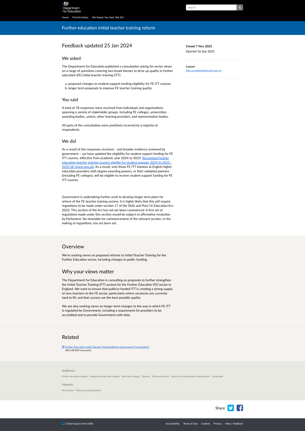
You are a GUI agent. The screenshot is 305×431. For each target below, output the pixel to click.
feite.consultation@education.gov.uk (203, 70)
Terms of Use (190, 423)
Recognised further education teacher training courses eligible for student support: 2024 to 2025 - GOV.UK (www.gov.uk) (117, 162)
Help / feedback (234, 423)
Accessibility (173, 423)
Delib (90, 423)
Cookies (205, 423)
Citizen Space (73, 423)
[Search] (240, 7)
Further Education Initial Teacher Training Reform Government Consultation (107, 346)
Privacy (218, 423)
